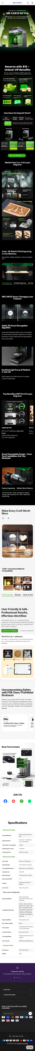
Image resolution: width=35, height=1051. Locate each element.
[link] (15, 412)
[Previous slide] (3, 518)
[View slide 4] (21, 978)
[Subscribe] (30, 1013)
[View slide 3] (19, 978)
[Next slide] (8, 518)
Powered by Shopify (22, 1043)
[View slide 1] (14, 978)
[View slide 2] (16, 978)
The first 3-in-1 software (9, 630)
